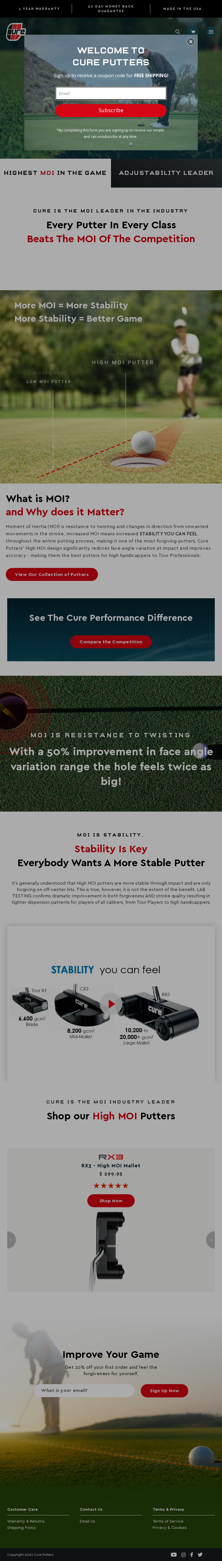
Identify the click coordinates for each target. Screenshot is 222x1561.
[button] (190, 41)
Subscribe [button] (111, 110)
